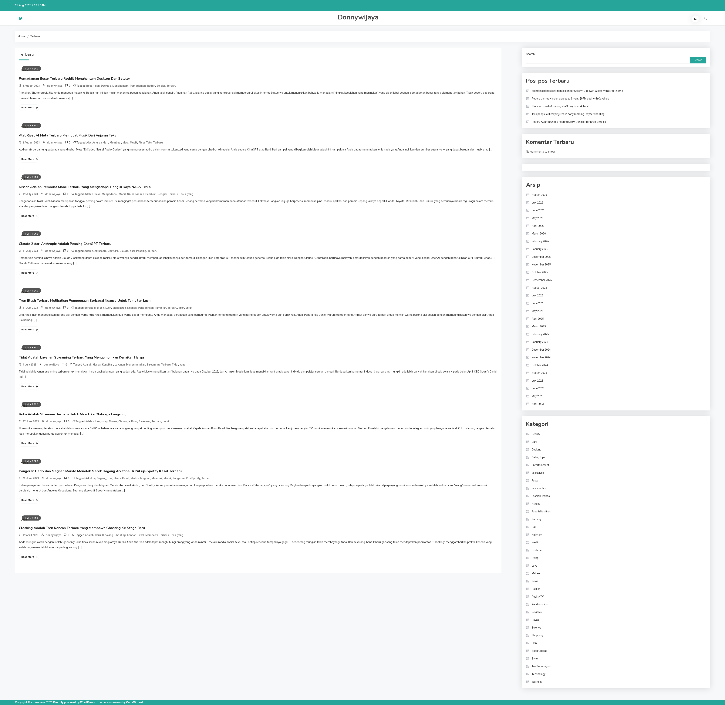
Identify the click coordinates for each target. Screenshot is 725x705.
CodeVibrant (134, 702)
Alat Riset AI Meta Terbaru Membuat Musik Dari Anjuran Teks (67, 135)
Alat (88, 142)
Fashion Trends (541, 496)
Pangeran (179, 478)
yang (190, 194)
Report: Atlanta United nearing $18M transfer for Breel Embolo (569, 121)
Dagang (101, 478)
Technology (538, 674)
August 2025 (539, 287)
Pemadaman (138, 85)
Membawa (151, 535)
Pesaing (141, 250)
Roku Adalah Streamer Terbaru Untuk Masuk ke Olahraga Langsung (72, 414)
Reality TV (538, 596)
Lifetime (537, 550)
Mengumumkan (135, 364)
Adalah (88, 194)
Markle (134, 478)
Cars (534, 441)
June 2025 (538, 303)
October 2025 (540, 272)
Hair (534, 526)
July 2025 (537, 295)
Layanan (120, 364)
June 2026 (538, 210)
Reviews (537, 612)
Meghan (145, 478)
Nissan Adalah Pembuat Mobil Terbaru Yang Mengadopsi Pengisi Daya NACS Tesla (85, 187)
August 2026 (539, 194)
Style (535, 658)
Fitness (536, 503)
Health (535, 542)
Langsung (101, 421)
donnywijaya (54, 85)
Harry (117, 478)
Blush (100, 307)
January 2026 (540, 249)
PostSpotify (193, 478)
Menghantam (120, 85)
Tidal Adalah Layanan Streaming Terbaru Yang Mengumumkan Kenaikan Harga (81, 357)
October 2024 (540, 365)
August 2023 (539, 372)
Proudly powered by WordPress (74, 702)
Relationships (540, 604)
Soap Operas (539, 650)
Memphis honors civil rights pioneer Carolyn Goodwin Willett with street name (577, 90)
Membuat (115, 142)
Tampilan (160, 307)
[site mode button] (695, 18)
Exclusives (538, 472)
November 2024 (541, 357)
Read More (27, 107)
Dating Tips (538, 457)
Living (535, 557)
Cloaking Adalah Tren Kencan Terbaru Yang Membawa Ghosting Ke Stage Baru (82, 528)
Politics (536, 588)
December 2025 (541, 256)
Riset (142, 142)
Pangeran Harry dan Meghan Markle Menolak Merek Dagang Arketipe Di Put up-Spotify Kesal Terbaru (100, 471)
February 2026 (540, 241)
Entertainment (540, 465)
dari (105, 142)
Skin (534, 643)
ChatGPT (113, 250)
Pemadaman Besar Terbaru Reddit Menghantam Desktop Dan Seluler (74, 78)
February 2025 (540, 334)
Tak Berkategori (541, 666)
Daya (97, 194)
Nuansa (132, 307)
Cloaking (107, 535)
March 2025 (539, 326)
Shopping (537, 635)
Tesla (182, 194)
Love (534, 565)
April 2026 (538, 225)
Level (141, 535)
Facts (535, 480)
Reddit (151, 85)
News (535, 581)
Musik (133, 142)
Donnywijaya (358, 17)
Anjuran (97, 142)
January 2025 (540, 341)
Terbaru (171, 85)
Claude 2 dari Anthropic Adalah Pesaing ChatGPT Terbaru (65, 243)
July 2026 (537, 202)
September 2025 (542, 280)
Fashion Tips (539, 488)
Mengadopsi (109, 194)
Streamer (144, 421)
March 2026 (539, 233)
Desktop (106, 85)
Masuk (113, 421)
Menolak (157, 478)
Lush (108, 307)
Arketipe (90, 478)
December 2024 (541, 349)
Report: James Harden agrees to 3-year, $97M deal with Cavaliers (570, 98)
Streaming (153, 364)
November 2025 (541, 264)
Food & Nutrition (541, 511)
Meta (126, 142)
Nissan (139, 194)
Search (530, 54)
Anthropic (100, 250)
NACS (130, 194)
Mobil (122, 194)
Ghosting (120, 535)
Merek (167, 478)
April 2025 (538, 318)
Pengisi (162, 194)
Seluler (161, 85)
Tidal (175, 364)
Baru (98, 535)
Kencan (131, 535)
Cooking (536, 449)
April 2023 (538, 403)
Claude (124, 250)
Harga (97, 364)
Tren (181, 307)
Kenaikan (107, 364)
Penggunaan (146, 307)
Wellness (537, 681)
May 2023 (537, 396)
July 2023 (537, 380)
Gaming (536, 519)
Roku (134, 421)
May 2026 (537, 218)
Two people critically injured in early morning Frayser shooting (568, 114)
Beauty (536, 434)
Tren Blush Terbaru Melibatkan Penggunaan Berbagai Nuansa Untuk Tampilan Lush (84, 300)
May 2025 (537, 310)
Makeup (536, 573)
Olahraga (124, 421)
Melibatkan (119, 307)
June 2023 (538, 388)
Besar (90, 85)
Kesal (125, 478)
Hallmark (537, 534)
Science (536, 627)
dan (97, 85)
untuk (189, 307)
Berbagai (90, 307)
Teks (149, 142)
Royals (536, 619)
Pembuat (150, 194)
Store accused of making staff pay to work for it (560, 106)
